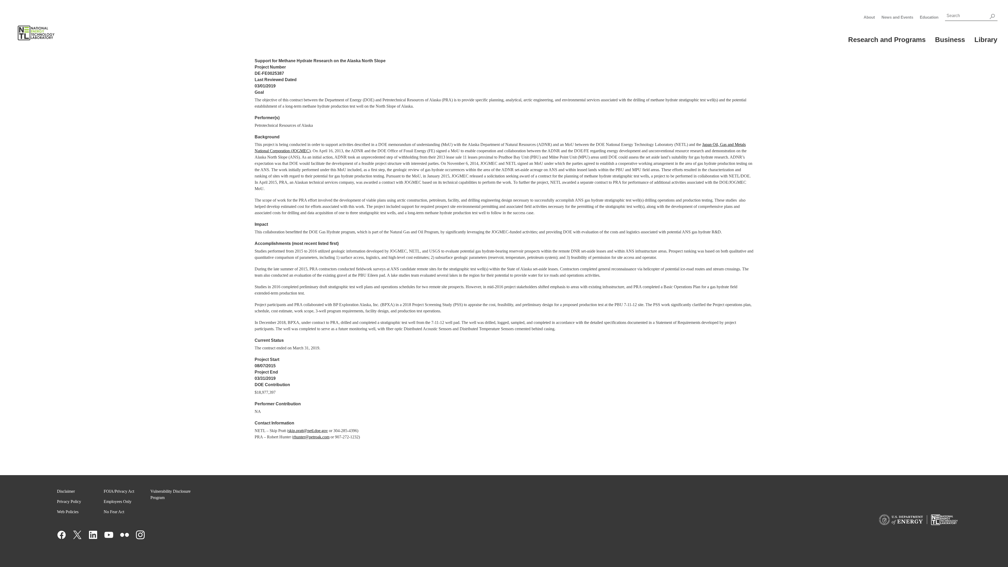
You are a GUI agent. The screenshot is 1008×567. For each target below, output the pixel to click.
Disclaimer (66, 491)
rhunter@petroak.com (311, 437)
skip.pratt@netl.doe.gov (308, 430)
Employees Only (118, 501)
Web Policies (67, 512)
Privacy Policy (69, 501)
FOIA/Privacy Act (119, 491)
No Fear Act (114, 512)
